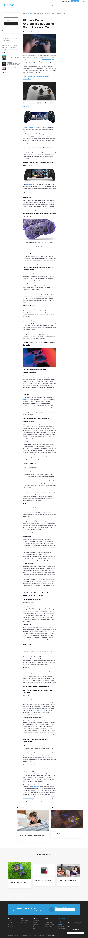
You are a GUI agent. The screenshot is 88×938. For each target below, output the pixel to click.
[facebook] (58, 922)
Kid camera (10, 924)
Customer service (66, 1)
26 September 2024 (28, 31)
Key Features (26, 106)
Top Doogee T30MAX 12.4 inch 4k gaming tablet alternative (43, 883)
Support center (48, 922)
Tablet (24, 5)
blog (42, 31)
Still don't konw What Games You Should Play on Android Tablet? (65, 832)
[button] (5, 877)
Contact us (35, 924)
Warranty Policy (48, 926)
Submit (71, 909)
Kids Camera (39, 5)
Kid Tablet (10, 926)
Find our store (75, 1)
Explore (53, 5)
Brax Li (37, 31)
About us (35, 922)
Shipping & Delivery (49, 924)
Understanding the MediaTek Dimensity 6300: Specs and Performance (13, 63)
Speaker (31, 5)
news (34, 928)
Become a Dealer (24, 920)
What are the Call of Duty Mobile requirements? (13, 68)
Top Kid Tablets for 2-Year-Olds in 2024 (19, 881)
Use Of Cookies (51, 935)
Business (46, 5)
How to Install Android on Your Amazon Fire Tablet (13, 56)
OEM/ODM (23, 922)
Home (19, 5)
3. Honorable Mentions (7, 42)
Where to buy (36, 920)
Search (11, 23)
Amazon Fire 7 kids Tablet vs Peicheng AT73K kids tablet (32, 836)
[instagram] (61, 922)
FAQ (46, 920)
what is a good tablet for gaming (68, 881)
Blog (31, 13)
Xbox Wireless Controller (40, 710)
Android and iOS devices (39, 311)
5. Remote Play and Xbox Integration (10, 49)
